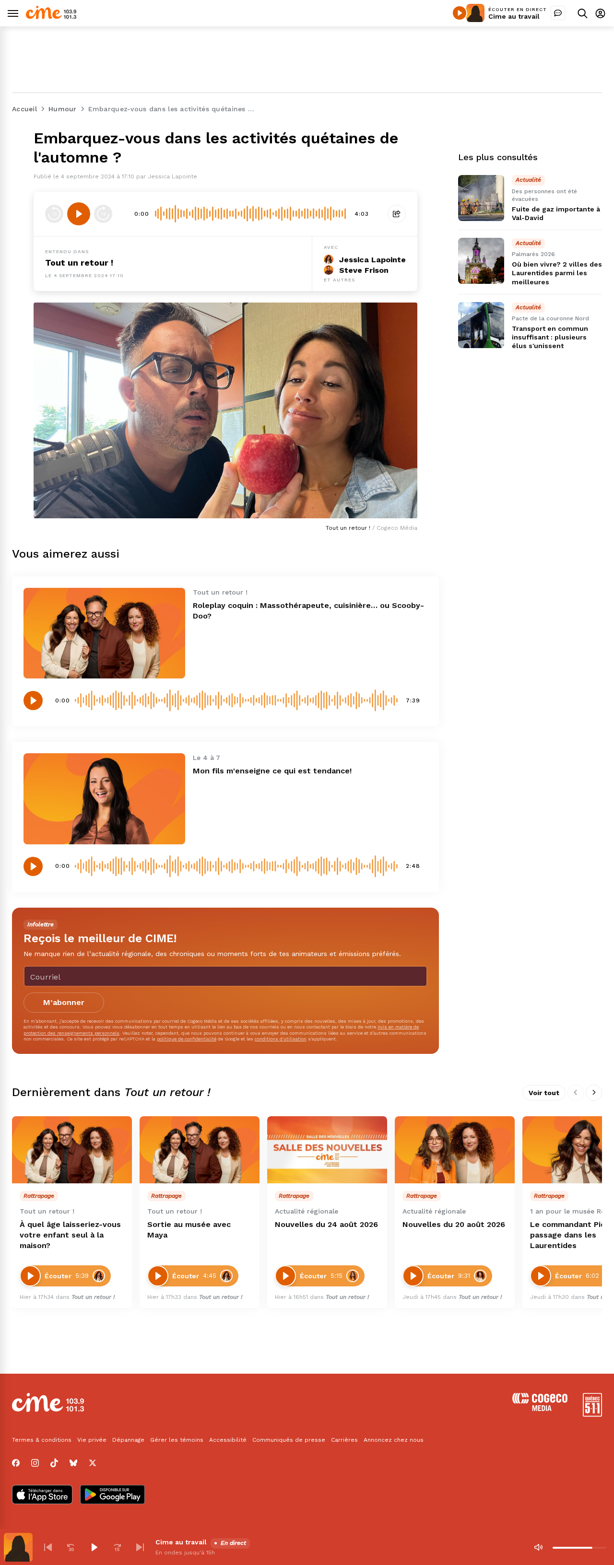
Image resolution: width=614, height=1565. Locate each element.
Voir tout (544, 1093)
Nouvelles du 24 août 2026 (326, 1224)
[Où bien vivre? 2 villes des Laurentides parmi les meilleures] (481, 261)
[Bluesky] (73, 1463)
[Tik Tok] (54, 1463)
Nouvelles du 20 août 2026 (453, 1224)
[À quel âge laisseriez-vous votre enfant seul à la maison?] (72, 1150)
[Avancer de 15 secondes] (103, 214)
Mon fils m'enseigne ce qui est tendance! (272, 770)
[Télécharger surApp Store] (42, 1495)
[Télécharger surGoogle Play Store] (112, 1495)
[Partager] (397, 214)
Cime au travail (514, 16)
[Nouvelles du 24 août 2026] (327, 1150)
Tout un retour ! (79, 262)
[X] (92, 1463)
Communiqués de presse (288, 1440)
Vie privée (91, 1440)
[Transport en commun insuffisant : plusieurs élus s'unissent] (481, 325)
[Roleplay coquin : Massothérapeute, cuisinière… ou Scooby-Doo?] (104, 633)
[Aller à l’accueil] (51, 16)
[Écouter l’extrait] (78, 213)
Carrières (344, 1440)
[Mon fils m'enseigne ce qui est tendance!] (104, 798)
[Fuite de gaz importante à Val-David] (481, 198)
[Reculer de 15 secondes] (54, 214)
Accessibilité (228, 1440)
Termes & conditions (41, 1440)
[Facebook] (16, 1463)
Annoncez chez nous (394, 1440)
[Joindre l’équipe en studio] (558, 13)
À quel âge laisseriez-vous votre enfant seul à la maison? (70, 1235)
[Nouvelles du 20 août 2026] (455, 1150)
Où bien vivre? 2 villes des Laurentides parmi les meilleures (557, 273)
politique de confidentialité (186, 1038)
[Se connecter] (600, 13)
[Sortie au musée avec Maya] (200, 1150)
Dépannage (128, 1440)
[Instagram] (35, 1463)
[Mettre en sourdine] (538, 1547)
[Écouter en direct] (459, 13)
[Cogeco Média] (539, 1408)
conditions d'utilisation (281, 1038)
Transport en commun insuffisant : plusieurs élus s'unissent (550, 337)
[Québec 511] (592, 1414)
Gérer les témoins (176, 1440)
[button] (48, 1547)
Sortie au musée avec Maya (189, 1229)
